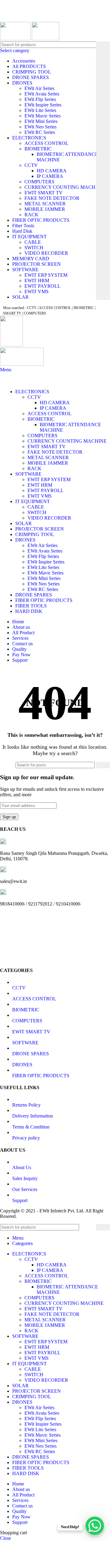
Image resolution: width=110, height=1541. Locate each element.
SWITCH (33, 247)
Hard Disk (22, 231)
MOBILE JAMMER (44, 209)
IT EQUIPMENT (29, 236)
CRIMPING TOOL (31, 71)
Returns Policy (26, 1104)
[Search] (103, 170)
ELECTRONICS (29, 137)
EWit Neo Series (40, 126)
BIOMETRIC (38, 148)
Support (20, 1200)
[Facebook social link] (6, 18)
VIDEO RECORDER (46, 253)
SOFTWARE (25, 269)
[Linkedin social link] (27, 18)
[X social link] (13, 18)
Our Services (24, 1189)
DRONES (22, 82)
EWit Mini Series (40, 121)
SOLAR (20, 297)
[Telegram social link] (34, 18)
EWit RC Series (39, 132)
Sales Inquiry (25, 1178)
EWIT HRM (36, 280)
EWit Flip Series (40, 99)
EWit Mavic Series (42, 115)
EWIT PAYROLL (42, 286)
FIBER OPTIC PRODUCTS (40, 220)
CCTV (31, 165)
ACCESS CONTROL (46, 143)
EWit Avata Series (41, 93)
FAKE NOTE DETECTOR (51, 198)
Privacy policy (26, 1137)
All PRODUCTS (29, 66)
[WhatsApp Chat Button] (95, 1526)
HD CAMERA (52, 170)
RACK (31, 214)
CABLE (32, 242)
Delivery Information (32, 1115)
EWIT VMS (36, 291)
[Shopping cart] (2, 670)
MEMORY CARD (30, 258)
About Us (21, 1167)
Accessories (23, 60)
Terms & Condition (31, 1126)
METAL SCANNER (45, 203)
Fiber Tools (23, 225)
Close (5, 1538)
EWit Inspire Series (42, 104)
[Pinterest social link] (20, 18)
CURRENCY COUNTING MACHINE (64, 187)
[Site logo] (16, 38)
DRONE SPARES (30, 77)
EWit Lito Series (40, 110)
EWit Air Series (39, 88)
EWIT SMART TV (43, 192)
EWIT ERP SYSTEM (46, 275)
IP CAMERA (50, 176)
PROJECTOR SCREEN (36, 264)
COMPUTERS (39, 181)
